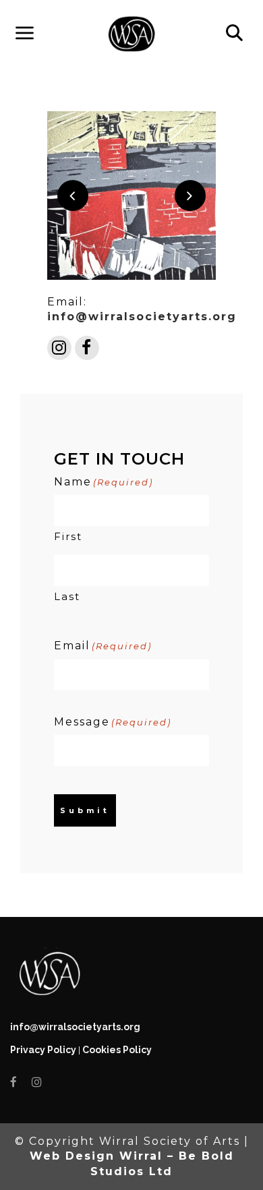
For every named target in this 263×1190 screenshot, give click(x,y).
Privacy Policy (43, 1049)
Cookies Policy (117, 1049)
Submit (85, 810)
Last (67, 596)
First (68, 536)
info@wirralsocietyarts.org (142, 316)
